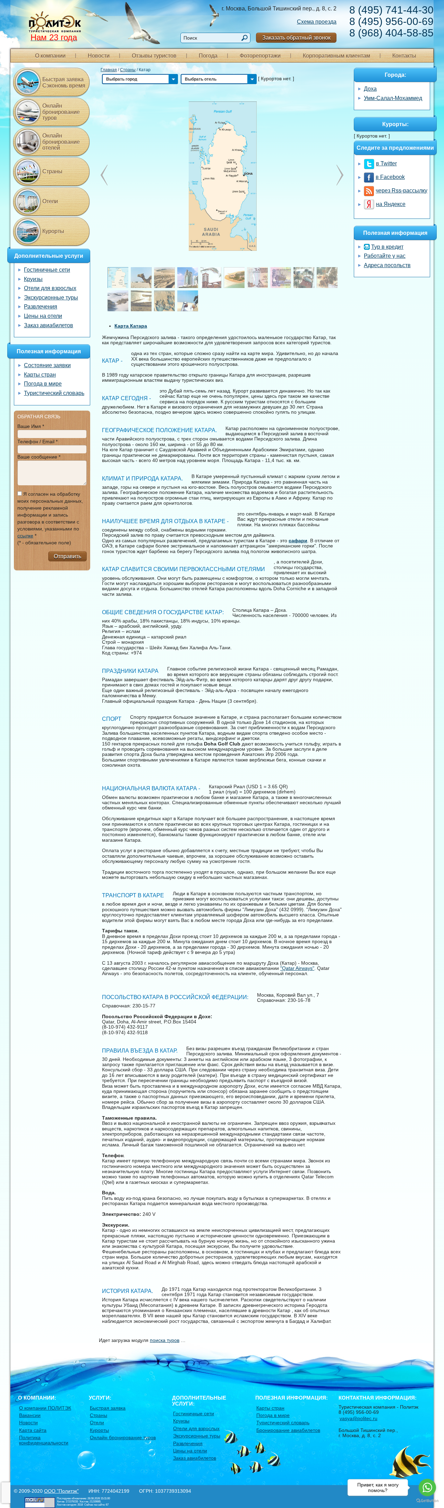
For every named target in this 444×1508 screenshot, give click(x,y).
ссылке (25, 535)
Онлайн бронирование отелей (61, 142)
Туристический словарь (54, 393)
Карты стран (40, 375)
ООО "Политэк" (61, 1491)
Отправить (67, 556)
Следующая (104, 175)
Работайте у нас (384, 256)
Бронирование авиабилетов (288, 1430)
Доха (370, 89)
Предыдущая (339, 175)
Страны (128, 69)
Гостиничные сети (47, 270)
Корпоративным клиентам (336, 56)
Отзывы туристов (154, 56)
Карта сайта (32, 1430)
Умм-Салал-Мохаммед (393, 98)
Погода (208, 56)
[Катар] (222, 175)
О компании (50, 56)
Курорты (53, 231)
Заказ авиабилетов (48, 325)
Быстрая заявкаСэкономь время (63, 82)
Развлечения (40, 307)
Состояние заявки (47, 365)
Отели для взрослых (50, 288)
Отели (50, 201)
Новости (99, 56)
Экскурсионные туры (51, 297)
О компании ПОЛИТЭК (45, 1408)
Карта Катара (130, 326)
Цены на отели (43, 316)
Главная (109, 69)
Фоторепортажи (260, 56)
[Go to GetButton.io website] (427, 1501)
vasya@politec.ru (358, 1418)
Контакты (404, 56)
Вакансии (30, 1415)
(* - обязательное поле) (44, 542)
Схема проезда (316, 22)
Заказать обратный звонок (296, 38)
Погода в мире (43, 384)
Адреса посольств (387, 265)
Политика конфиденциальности (43, 1440)
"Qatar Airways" (297, 968)
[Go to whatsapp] (427, 1487)
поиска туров (164, 1340)
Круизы (33, 279)
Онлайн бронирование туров (61, 112)
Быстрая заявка (108, 1408)
